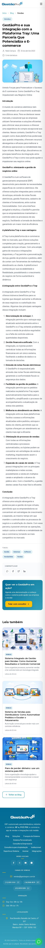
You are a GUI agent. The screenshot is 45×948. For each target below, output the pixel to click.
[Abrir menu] (41, 4)
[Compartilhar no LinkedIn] (24, 571)
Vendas (20, 557)
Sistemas (16, 552)
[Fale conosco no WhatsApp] (38, 941)
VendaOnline (8, 557)
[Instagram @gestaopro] (31, 862)
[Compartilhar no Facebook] (13, 571)
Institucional (36, 847)
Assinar (25, 851)
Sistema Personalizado (22, 840)
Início (4, 13)
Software (27, 552)
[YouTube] (25, 862)
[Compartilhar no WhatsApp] (7, 571)
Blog (12, 13)
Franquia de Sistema (31, 836)
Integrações (37, 851)
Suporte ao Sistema (11, 851)
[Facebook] (13, 862)
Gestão (6, 552)
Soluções (16, 836)
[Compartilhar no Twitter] (18, 571)
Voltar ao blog (15, 795)
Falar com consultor (17, 604)
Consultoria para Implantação (16, 847)
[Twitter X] (19, 862)
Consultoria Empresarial (22, 844)
